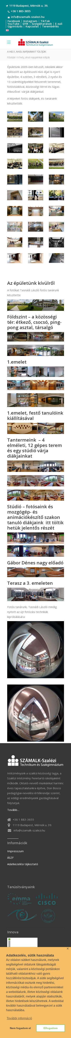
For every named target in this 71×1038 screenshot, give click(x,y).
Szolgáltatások (42, 24)
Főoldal (11, 57)
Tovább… (13, 810)
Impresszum (15, 851)
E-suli (58, 24)
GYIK (25, 24)
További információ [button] (19, 1018)
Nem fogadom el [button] (20, 1028)
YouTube (13, 24)
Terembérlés (50, 26)
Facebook (14, 21)
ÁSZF (10, 857)
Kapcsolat (32, 26)
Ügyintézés (15, 26)
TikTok (45, 21)
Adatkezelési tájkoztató (22, 864)
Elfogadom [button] (51, 1028)
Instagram (30, 21)
